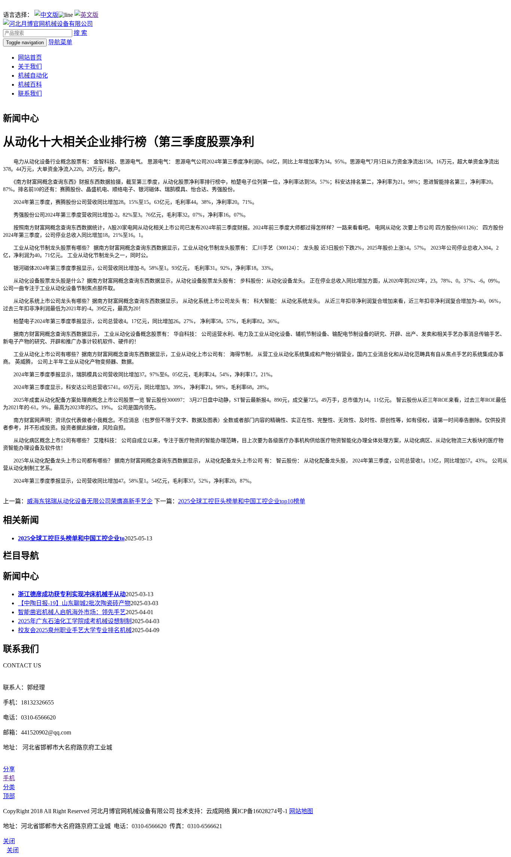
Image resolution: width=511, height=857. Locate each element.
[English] (86, 15)
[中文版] (46, 15)
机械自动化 (33, 75)
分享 (9, 769)
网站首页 (30, 57)
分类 (9, 787)
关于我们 (30, 66)
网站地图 (301, 811)
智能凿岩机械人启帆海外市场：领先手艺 (72, 612)
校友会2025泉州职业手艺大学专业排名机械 (75, 630)
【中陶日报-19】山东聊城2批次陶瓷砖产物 (74, 603)
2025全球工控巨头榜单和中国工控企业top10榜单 (241, 501)
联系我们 (30, 93)
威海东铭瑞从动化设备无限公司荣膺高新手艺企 (90, 501)
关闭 (13, 850)
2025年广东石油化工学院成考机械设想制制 (75, 621)
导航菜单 (60, 42)
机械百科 (30, 84)
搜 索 (80, 33)
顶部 (9, 796)
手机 (9, 778)
